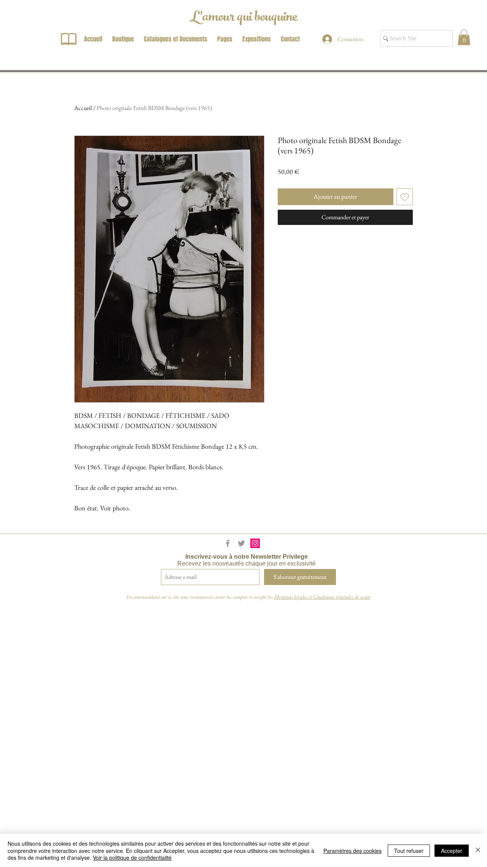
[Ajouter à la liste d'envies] (404, 196)
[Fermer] (477, 850)
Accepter (451, 850)
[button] (464, 37)
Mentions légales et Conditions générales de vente (322, 596)
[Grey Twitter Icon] (241, 543)
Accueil (83, 108)
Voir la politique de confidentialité (132, 857)
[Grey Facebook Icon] (227, 543)
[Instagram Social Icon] (255, 543)
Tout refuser (408, 850)
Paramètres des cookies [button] (352, 850)
